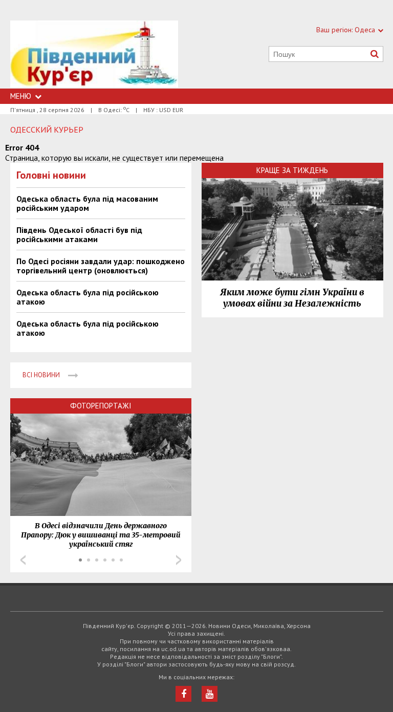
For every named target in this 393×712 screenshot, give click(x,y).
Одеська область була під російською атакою (87, 297)
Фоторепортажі (101, 406)
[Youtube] (209, 694)
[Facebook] (183, 694)
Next (178, 560)
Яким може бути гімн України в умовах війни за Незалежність (292, 298)
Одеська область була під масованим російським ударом (87, 203)
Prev (23, 560)
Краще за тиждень (292, 170)
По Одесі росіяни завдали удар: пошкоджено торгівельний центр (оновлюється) (100, 265)
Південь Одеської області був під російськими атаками (79, 234)
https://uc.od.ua (94, 54)
